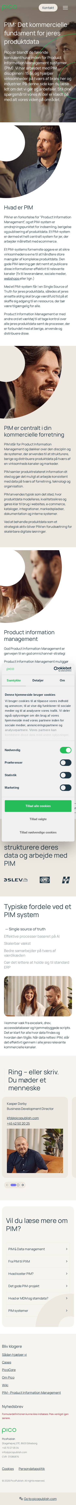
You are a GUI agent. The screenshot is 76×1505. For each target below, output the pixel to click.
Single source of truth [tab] (25, 929)
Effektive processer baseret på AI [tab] (32, 936)
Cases (6, 1362)
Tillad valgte (38, 819)
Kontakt (48, 7)
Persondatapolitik (32, 1468)
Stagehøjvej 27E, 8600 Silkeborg (19, 1443)
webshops (12, 278)
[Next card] (22, 1185)
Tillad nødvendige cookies (38, 832)
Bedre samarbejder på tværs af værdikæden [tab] (30, 953)
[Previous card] (7, 1185)
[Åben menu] (65, 8)
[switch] (65, 762)
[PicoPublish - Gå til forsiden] (9, 8)
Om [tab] (62, 680)
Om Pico (8, 1377)
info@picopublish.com (14, 1452)
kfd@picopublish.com (23, 1118)
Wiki (5, 1385)
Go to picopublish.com (40, 1499)
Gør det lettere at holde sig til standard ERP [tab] (36, 964)
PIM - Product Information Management (31, 1392)
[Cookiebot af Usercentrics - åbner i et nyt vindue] (54, 669)
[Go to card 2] (18, 1185)
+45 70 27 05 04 (10, 1447)
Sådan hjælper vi (14, 1354)
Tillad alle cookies (38, 806)
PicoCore (9, 1370)
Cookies (8, 1468)
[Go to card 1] (13, 1185)
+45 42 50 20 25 (18, 1123)
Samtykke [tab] (14, 680)
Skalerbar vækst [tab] (17, 943)
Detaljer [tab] (38, 680)
